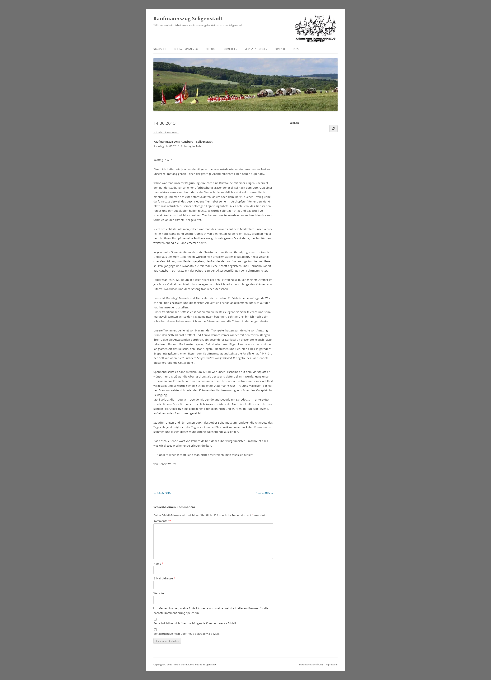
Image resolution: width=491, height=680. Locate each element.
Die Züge (211, 49)
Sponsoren (230, 49)
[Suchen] (333, 128)
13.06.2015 (162, 493)
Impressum (331, 664)
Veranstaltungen (256, 49)
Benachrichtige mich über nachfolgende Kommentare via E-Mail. (195, 623)
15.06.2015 (264, 493)
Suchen (294, 123)
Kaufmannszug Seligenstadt (187, 18)
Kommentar (162, 521)
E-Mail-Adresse (164, 578)
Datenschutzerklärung (311, 664)
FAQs (296, 49)
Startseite (159, 49)
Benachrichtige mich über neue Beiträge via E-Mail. (186, 633)
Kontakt (280, 49)
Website (158, 593)
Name (158, 563)
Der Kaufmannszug (186, 49)
